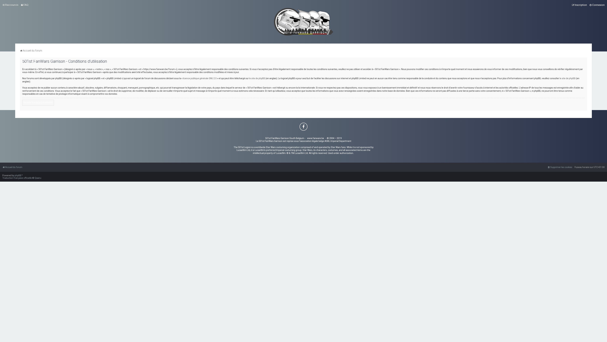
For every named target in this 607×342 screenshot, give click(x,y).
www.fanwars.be (315, 138)
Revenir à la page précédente (38, 102)
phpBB (18, 175)
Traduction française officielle (17, 178)
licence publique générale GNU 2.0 (200, 78)
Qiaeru (38, 178)
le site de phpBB (257, 78)
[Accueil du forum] (303, 22)
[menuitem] (24, 5)
